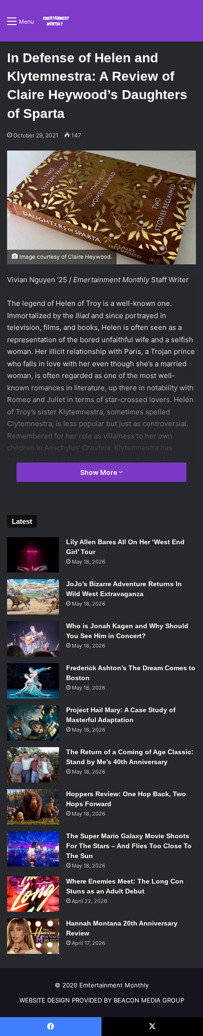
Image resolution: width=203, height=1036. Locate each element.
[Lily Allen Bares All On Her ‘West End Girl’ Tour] (33, 555)
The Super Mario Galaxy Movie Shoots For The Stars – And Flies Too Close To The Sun (129, 845)
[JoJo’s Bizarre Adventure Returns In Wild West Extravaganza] (33, 597)
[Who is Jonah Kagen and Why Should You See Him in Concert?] (33, 639)
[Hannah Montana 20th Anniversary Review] (33, 936)
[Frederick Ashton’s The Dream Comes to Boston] (33, 681)
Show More (99, 472)
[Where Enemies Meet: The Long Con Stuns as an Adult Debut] (33, 894)
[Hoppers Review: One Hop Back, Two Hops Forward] (33, 807)
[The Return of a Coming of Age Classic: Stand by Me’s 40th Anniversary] (33, 765)
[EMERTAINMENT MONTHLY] (55, 21)
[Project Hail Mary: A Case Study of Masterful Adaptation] (33, 723)
